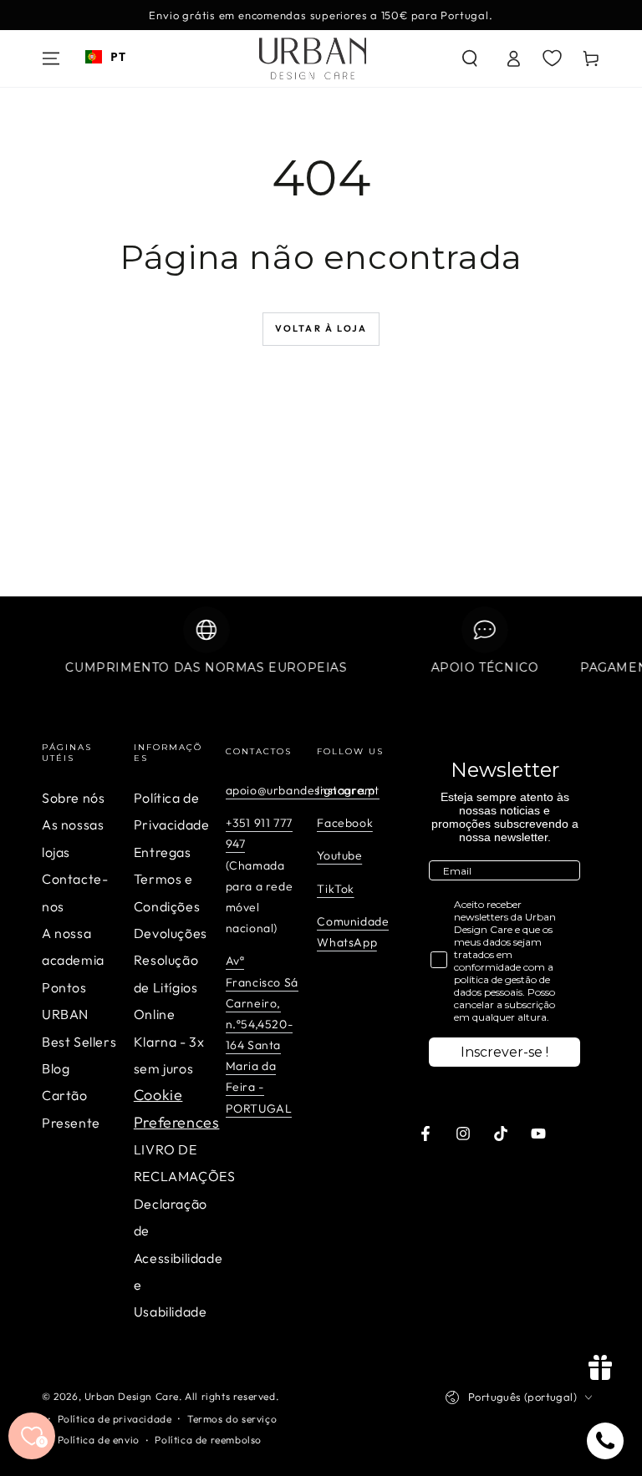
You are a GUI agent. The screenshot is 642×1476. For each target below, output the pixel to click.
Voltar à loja (321, 328)
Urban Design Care (131, 1396)
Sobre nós (73, 797)
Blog (55, 1068)
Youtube (339, 855)
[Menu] (51, 58)
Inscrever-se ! (504, 1052)
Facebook (345, 822)
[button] (470, 58)
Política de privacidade (115, 1419)
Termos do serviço (232, 1419)
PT (117, 56)
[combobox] (105, 57)
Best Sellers (79, 1041)
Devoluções (170, 933)
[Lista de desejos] (552, 57)
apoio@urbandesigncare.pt (303, 790)
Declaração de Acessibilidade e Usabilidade (178, 1258)
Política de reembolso (208, 1439)
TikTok (335, 888)
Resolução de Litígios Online (166, 986)
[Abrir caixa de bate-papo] (605, 1441)
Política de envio (99, 1439)
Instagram (345, 790)
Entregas (162, 852)
